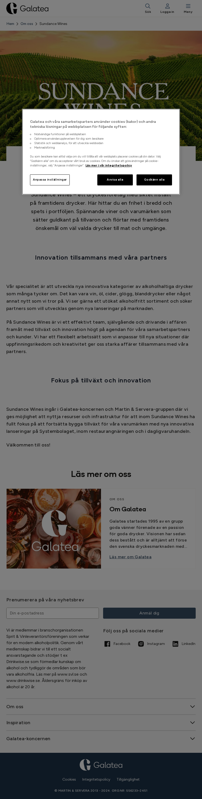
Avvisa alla (115, 180)
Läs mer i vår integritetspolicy (108, 165)
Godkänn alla (154, 180)
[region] (101, 152)
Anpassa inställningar (50, 180)
